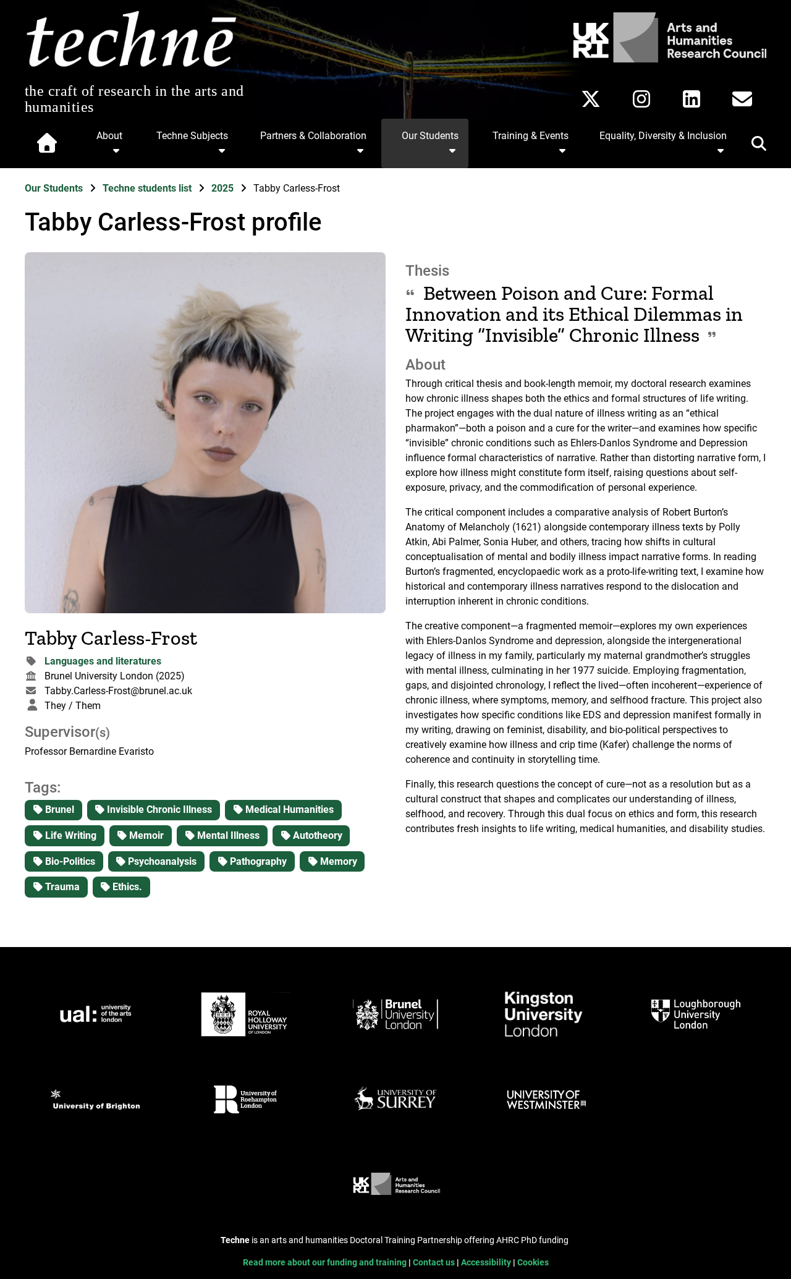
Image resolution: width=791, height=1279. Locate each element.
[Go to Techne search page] (751, 145)
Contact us (435, 1262)
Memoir (145, 835)
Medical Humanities (288, 809)
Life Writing (69, 835)
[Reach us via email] (742, 99)
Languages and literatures (102, 661)
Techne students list (148, 188)
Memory (337, 861)
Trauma (61, 887)
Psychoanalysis (161, 861)
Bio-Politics (69, 861)
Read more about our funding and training (325, 1262)
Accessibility (487, 1262)
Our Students (430, 136)
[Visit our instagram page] (641, 99)
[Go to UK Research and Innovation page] (667, 59)
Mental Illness (227, 835)
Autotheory (316, 835)
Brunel (58, 809)
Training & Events (531, 136)
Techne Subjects (192, 136)
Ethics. (126, 887)
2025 (223, 188)
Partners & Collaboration (313, 136)
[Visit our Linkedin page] (691, 99)
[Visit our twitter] (591, 99)
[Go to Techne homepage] (131, 68)
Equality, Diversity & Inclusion (663, 136)
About (109, 136)
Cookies (533, 1262)
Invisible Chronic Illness (158, 809)
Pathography (257, 861)
